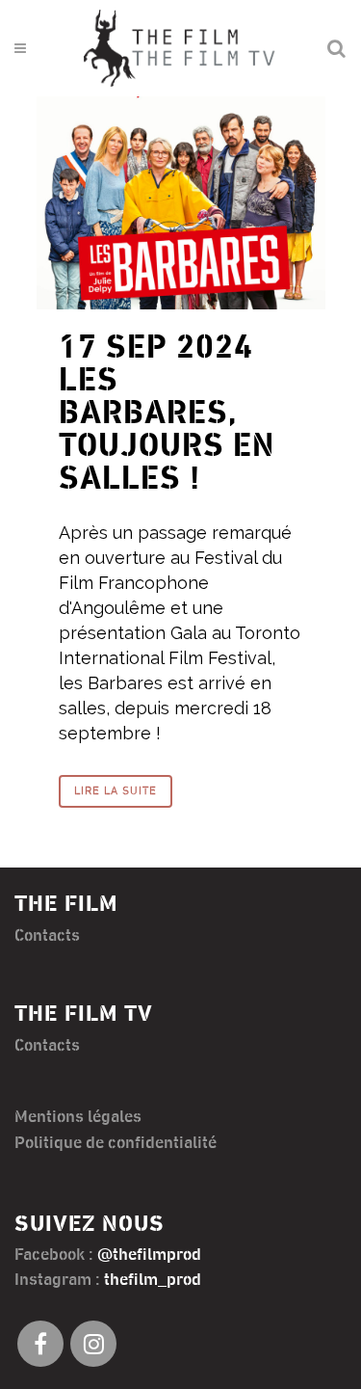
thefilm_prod (152, 1280)
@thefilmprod (149, 1255)
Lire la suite (115, 791)
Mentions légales (78, 1117)
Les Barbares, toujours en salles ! (166, 430)
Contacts (47, 936)
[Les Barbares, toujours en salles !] (181, 202)
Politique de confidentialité (115, 1143)
